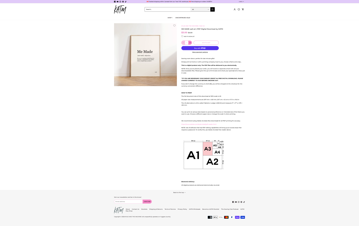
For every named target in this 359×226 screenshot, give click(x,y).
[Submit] (212, 9)
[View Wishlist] (239, 9)
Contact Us (135, 209)
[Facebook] (115, 2)
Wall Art (202, 26)
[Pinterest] (123, 2)
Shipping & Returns (156, 209)
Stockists (144, 209)
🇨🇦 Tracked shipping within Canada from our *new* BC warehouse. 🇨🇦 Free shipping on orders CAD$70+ (179, 1)
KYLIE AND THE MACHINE (189, 26)
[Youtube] (117, 2)
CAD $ (240, 1)
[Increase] (190, 43)
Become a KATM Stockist (210, 209)
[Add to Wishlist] (174, 26)
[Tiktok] (125, 2)
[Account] (235, 9)
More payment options (200, 52)
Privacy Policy (182, 209)
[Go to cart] (243, 9)
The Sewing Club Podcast (229, 209)
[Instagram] (120, 2)
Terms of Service (170, 209)
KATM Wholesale (194, 209)
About (128, 209)
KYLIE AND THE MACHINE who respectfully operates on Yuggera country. (148, 216)
